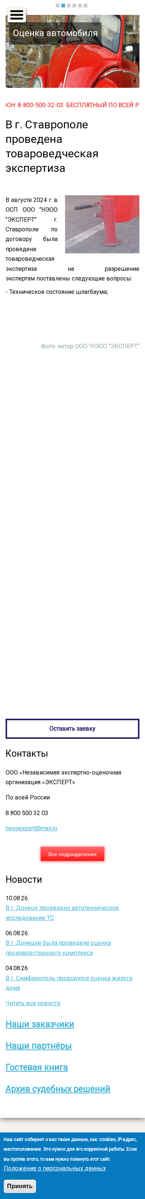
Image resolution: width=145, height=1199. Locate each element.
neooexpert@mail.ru (31, 828)
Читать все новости (33, 1003)
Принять (20, 1186)
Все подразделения (72, 853)
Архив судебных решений (58, 1089)
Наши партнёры (39, 1046)
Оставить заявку (72, 728)
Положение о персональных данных (55, 1168)
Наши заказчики (40, 1024)
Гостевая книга (37, 1067)
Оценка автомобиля (55, 33)
